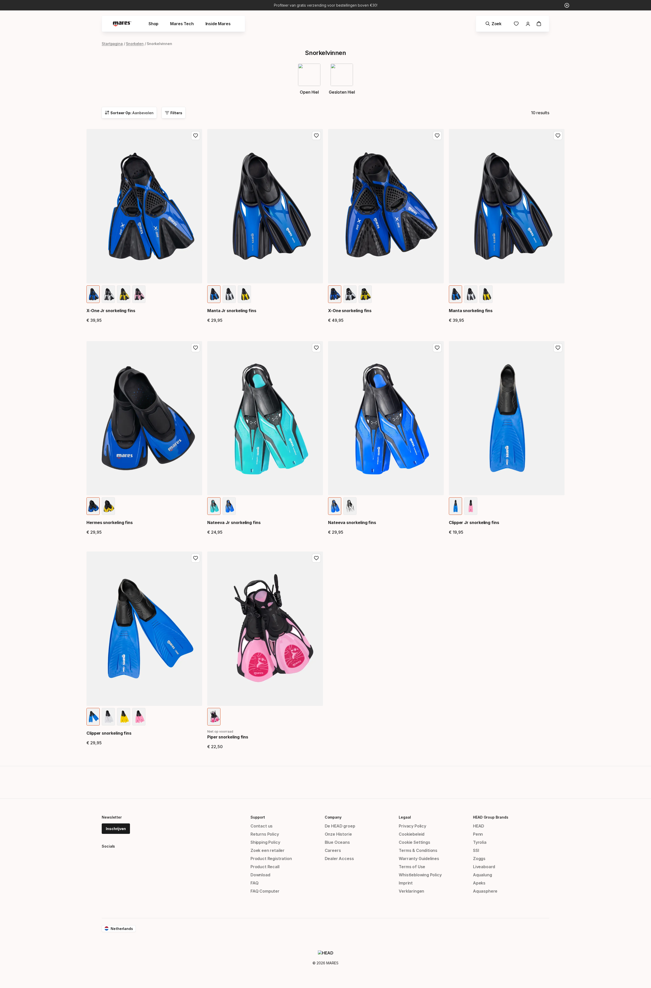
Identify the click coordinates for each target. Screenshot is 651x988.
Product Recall (264, 866)
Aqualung (482, 874)
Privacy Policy (412, 826)
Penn (478, 834)
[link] (516, 23)
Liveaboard (484, 866)
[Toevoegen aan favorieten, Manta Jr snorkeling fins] (316, 135)
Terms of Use (412, 866)
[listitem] (93, 294)
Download (260, 874)
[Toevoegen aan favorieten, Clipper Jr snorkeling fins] (558, 347)
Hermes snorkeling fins (109, 522)
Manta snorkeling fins (471, 310)
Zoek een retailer (267, 850)
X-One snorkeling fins (350, 310)
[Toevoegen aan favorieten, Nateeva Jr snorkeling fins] (316, 347)
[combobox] (129, 112)
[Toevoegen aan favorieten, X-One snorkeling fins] (437, 135)
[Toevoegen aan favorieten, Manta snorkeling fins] (558, 135)
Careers (333, 850)
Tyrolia (479, 842)
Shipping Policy (265, 842)
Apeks (479, 882)
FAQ (254, 882)
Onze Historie (338, 834)
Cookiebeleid (411, 834)
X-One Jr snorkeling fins (110, 310)
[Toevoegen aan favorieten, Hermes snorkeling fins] (195, 347)
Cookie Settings (414, 842)
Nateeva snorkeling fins (352, 522)
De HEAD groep (340, 826)
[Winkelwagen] (539, 23)
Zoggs (479, 858)
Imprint (406, 882)
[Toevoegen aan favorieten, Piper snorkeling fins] (316, 558)
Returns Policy (264, 834)
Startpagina (112, 43)
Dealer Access (339, 858)
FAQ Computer (264, 891)
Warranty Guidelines (419, 858)
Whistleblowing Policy (420, 874)
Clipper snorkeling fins (108, 733)
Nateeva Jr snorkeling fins (234, 522)
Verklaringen (411, 891)
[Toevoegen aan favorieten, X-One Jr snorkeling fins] (195, 135)
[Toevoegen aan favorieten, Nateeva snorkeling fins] (437, 347)
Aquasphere (485, 891)
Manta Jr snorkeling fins (231, 310)
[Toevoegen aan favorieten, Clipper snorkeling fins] (195, 558)
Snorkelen (135, 43)
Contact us (261, 826)
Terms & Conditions (418, 850)
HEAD (478, 826)
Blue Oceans (337, 842)
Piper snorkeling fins (227, 736)
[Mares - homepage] (122, 24)
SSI (476, 850)
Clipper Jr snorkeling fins (474, 522)
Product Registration (271, 858)
